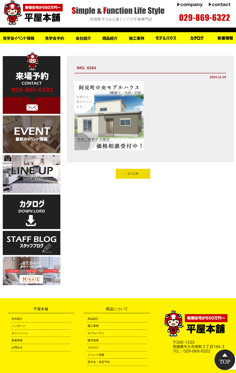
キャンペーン (20, 333)
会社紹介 (17, 318)
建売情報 (93, 340)
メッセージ (18, 325)
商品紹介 (93, 318)
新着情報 (17, 340)
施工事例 (93, 325)
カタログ (93, 347)
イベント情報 (96, 354)
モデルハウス (96, 333)
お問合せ (17, 347)
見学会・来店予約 (99, 362)
